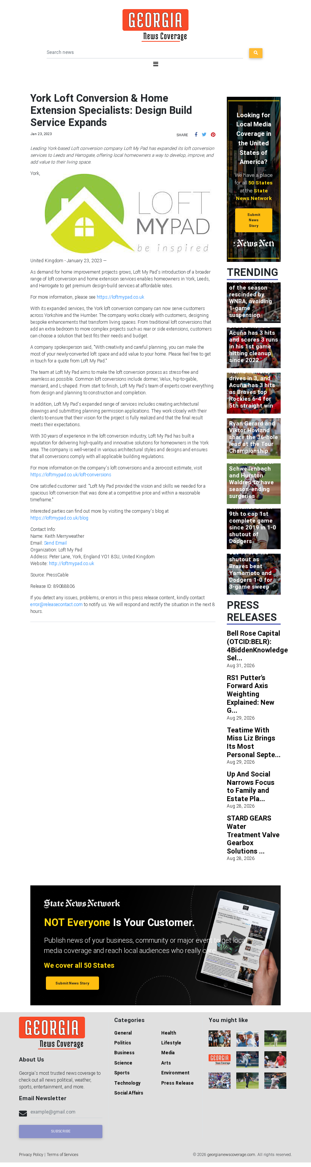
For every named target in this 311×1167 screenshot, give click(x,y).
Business (124, 1052)
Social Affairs (128, 1093)
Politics (122, 1043)
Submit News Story (253, 220)
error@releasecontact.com (56, 604)
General (123, 1033)
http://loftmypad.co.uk (71, 563)
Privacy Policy (31, 1154)
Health (168, 1033)
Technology (127, 1083)
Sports (122, 1073)
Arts (166, 1063)
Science (123, 1063)
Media (167, 1052)
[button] (196, 134)
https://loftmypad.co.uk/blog (59, 518)
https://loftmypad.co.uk (120, 297)
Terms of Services (63, 1154)
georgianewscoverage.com (231, 1154)
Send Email (55, 543)
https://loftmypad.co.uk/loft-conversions (70, 474)
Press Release (177, 1083)
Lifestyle (171, 1043)
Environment (175, 1073)
